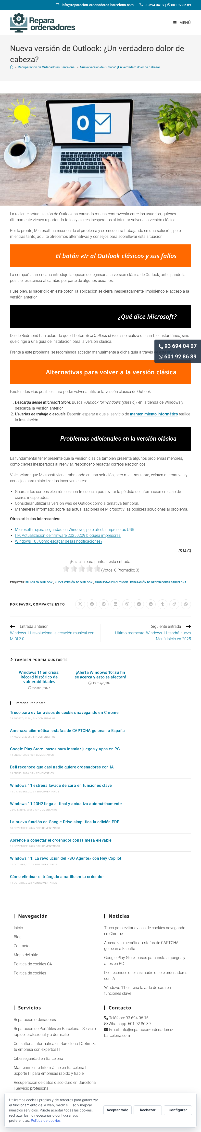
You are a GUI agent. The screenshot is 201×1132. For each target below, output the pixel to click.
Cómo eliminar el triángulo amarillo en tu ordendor (57, 876)
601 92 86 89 (180, 357)
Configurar (178, 1110)
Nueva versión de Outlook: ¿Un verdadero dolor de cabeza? (120, 67)
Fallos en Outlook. (39, 582)
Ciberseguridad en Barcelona (38, 1058)
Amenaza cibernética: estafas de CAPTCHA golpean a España (67, 730)
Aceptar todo (117, 1110)
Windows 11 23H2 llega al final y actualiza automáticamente (66, 803)
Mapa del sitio (26, 955)
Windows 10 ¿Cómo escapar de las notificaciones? (58, 541)
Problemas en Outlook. (112, 582)
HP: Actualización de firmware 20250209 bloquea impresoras (68, 535)
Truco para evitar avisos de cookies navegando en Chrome (64, 712)
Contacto (21, 946)
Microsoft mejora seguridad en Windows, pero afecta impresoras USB (74, 529)
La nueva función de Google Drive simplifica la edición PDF (64, 822)
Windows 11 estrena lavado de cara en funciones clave (61, 785)
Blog (18, 937)
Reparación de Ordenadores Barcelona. (158, 582)
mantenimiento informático (154, 414)
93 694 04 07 (180, 346)
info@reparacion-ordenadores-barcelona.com (97, 5)
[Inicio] (11, 67)
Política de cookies (30, 973)
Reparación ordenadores (35, 1019)
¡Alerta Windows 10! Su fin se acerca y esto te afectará (100, 674)
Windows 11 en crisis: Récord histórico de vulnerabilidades (39, 677)
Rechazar (148, 1110)
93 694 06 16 (137, 1018)
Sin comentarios (44, 718)
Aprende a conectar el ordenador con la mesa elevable (61, 840)
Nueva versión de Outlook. (74, 582)
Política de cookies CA (33, 964)
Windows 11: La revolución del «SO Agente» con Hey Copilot (65, 858)
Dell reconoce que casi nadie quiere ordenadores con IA (62, 767)
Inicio (18, 928)
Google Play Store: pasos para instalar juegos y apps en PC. (65, 749)
